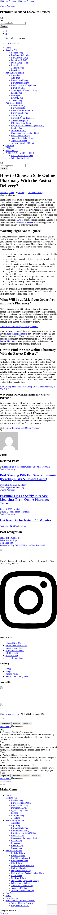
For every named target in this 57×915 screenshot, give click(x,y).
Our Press (10, 145)
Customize (5, 724)
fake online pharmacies (17, 334)
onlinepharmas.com (10, 714)
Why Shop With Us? (20, 158)
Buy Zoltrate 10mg (19, 58)
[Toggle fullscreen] (7, 781)
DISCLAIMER (12, 653)
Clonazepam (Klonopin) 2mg (24, 90)
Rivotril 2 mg (17, 98)
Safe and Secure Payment (22, 155)
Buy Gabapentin (18, 108)
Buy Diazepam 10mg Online (23, 85)
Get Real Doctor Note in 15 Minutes (25, 520)
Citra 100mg (16, 115)
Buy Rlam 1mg (17, 88)
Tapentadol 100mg (19, 140)
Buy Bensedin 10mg (20, 83)
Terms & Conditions (14, 658)
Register (15, 43)
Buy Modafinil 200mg (21, 55)
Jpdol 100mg (16, 128)
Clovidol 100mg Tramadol (22, 118)
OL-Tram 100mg (18, 130)
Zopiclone (15, 70)
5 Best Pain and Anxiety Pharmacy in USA (19, 326)
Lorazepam (16, 95)
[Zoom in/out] (9, 781)
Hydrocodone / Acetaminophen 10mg (27, 125)
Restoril (14, 65)
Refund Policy (12, 674)
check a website (26, 222)
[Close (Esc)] (1, 781)
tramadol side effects (14, 648)
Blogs (8, 671)
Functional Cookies (11, 745)
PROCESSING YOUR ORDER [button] (20, 153)
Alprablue (15, 75)
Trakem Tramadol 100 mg (22, 143)
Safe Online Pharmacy (30, 428)
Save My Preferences (20, 776)
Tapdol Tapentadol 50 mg (22, 138)
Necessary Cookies (11, 732)
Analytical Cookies (11, 755)
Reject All (16, 724)
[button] (4, 913)
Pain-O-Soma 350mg (20, 135)
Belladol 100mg (18, 105)
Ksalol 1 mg (16, 93)
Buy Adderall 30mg (19, 80)
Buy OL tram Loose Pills (22, 110)
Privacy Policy (12, 655)
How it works (12, 150)
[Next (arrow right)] (4, 784)
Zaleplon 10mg (17, 68)
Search (4, 26)
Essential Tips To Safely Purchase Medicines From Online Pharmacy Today (24, 499)
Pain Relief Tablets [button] (14, 103)
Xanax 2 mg (16, 100)
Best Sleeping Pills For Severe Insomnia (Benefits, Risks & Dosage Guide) (28, 477)
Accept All (27, 724)
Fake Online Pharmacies (16, 645)
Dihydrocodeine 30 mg (21, 123)
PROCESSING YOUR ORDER (20, 900)
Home (8, 48)
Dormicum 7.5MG (19, 60)
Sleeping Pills (11, 798)
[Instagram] (28, 632)
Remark (23, 745)
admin (21, 192)
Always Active (26, 732)
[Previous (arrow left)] (1, 784)
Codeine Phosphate (19, 120)
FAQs (8, 148)
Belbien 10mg (17, 53)
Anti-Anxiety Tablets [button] (15, 73)
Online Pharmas (13, 428)
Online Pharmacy (7, 6)
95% (19, 220)
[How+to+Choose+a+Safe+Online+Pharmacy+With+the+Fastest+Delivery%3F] (1, 431)
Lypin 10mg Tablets (19, 63)
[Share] (4, 781)
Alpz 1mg (15, 78)
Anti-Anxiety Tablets (15, 820)
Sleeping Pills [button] (11, 50)
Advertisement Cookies (13, 765)
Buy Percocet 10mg (19, 113)
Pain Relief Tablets (14, 850)
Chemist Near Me (13, 643)
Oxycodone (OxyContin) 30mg (25, 133)
